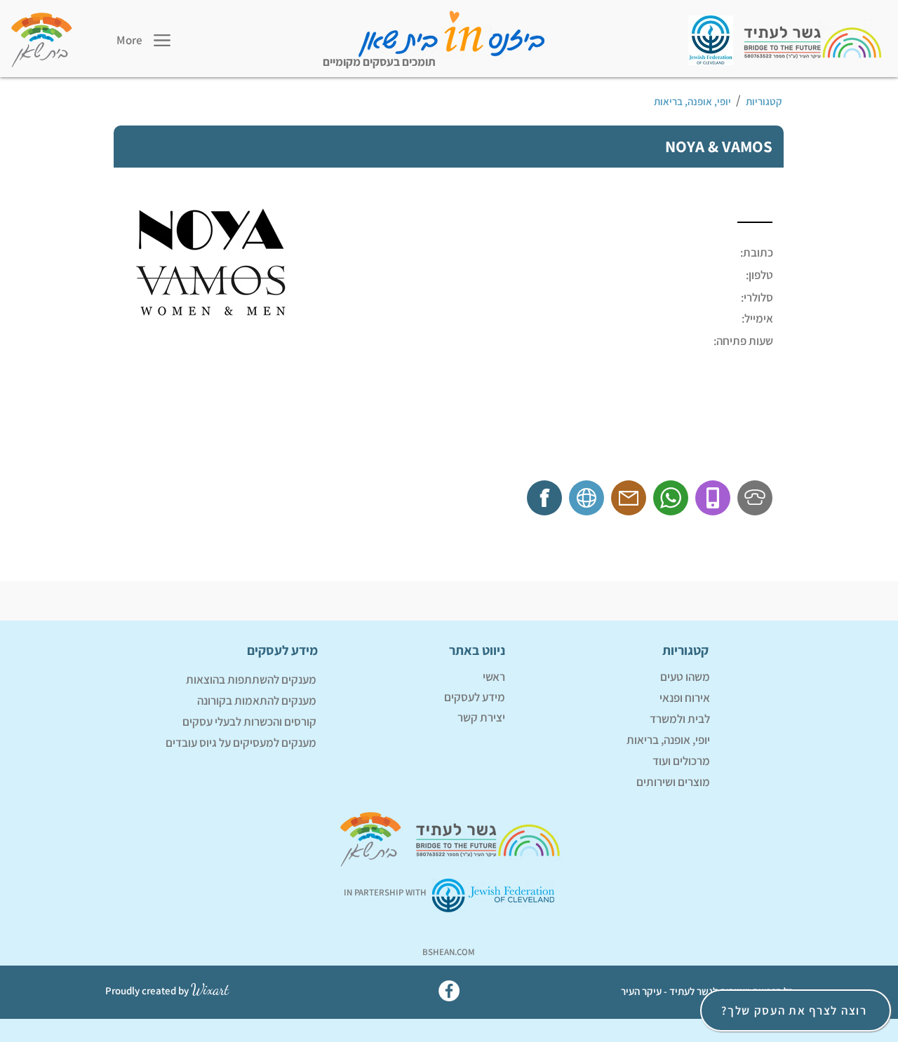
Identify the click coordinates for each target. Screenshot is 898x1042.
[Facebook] (449, 990)
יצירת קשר (481, 717)
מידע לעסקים (474, 697)
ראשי (494, 676)
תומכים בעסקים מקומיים (379, 61)
